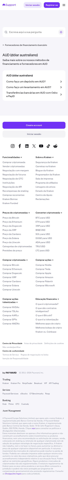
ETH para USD (43, 221)
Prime (11, 404)
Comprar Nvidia (43, 265)
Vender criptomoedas (14, 166)
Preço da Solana (11, 238)
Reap (47, 393)
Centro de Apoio (44, 195)
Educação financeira (47, 299)
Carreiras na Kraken (46, 166)
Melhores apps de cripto (48, 323)
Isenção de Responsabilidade (15, 358)
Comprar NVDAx (11, 307)
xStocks (24, 393)
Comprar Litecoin (11, 289)
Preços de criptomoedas (16, 212)
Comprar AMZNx (11, 323)
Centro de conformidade (13, 351)
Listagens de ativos (45, 186)
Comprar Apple (43, 273)
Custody (25, 404)
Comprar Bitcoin (11, 265)
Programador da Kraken (48, 174)
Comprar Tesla (43, 269)
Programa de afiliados (47, 182)
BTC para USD (43, 217)
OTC (17, 404)
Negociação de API (12, 186)
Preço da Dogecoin (12, 225)
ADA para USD (43, 242)
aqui (33, 428)
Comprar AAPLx (11, 315)
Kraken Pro (15, 383)
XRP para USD (43, 225)
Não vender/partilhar (12, 347)
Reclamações (42, 199)
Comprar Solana (11, 285)
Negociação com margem (16, 170)
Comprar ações (44, 260)
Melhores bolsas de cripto (49, 327)
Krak (5, 404)
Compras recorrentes (13, 195)
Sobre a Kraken (44, 157)
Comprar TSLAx (11, 311)
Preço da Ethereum (12, 221)
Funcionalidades (12, 157)
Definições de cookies (54, 343)
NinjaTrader (27, 383)
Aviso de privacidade (33, 343)
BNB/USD (40, 230)
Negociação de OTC (13, 178)
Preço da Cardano (12, 234)
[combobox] (33, 32)
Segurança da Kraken (47, 162)
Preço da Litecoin (11, 242)
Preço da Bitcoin (11, 217)
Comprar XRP (9, 277)
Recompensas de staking (15, 191)
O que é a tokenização (47, 319)
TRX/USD (40, 246)
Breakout (38, 383)
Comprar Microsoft (45, 285)
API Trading (54, 383)
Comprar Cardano (12, 281)
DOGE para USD (44, 238)
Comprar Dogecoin (12, 273)
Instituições (9, 182)
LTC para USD (42, 250)
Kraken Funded (10, 203)
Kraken (6, 383)
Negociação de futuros (14, 174)
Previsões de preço (12, 250)
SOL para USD (43, 234)
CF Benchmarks (36, 393)
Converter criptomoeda (49, 212)
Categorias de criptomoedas (17, 246)
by (10, 372)
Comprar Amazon (44, 277)
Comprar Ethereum (12, 269)
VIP (45, 383)
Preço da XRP (9, 230)
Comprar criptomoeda (14, 162)
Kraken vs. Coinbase (46, 331)
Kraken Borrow (10, 199)
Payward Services (10, 393)
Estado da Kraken (45, 191)
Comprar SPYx (10, 319)
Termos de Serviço (11, 355)
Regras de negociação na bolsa (34, 355)
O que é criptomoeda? (47, 304)
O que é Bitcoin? (44, 315)
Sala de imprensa (44, 178)
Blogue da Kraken (45, 170)
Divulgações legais (13, 473)
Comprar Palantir (44, 281)
